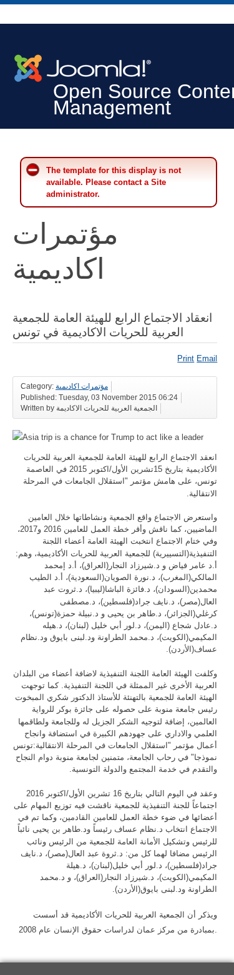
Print (185, 358)
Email (207, 358)
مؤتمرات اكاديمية (82, 386)
